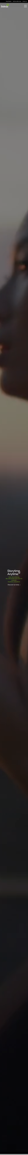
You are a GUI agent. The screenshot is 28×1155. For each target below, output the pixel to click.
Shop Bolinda (8, 1)
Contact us (25, 1)
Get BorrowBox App (17, 1)
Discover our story (13, 585)
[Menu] (25, 6)
